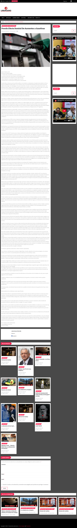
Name (2, 474)
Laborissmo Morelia (5, 31)
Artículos (8, 17)
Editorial (23, 17)
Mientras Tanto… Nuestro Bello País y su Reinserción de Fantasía (8, 447)
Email (2, 479)
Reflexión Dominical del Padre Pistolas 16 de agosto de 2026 (43, 394)
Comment (3, 464)
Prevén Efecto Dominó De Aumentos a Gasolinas (14, 21)
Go (73, 30)
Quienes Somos (16, 17)
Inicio (3, 17)
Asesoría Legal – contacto (34, 17)
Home (3, 21)
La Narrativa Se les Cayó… (8, 426)
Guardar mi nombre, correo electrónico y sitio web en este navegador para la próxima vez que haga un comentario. (26, 484)
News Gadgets (22, 526)
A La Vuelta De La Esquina (24, 389)
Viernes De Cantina (6, 360)
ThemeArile (28, 526)
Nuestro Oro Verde (6, 390)
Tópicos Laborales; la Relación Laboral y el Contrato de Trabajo (9, 511)
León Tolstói (39, 426)
